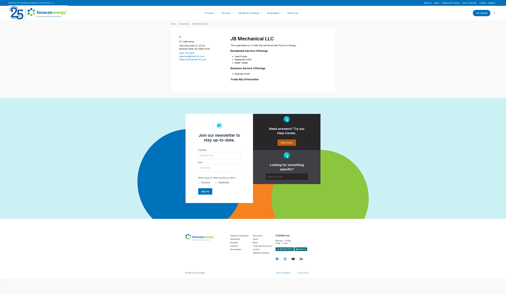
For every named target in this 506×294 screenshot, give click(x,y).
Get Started (481, 13)
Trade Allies (184, 24)
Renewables (273, 13)
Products (209, 13)
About (255, 239)
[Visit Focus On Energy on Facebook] (277, 259)
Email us (302, 249)
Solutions (234, 246)
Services (226, 13)
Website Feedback (261, 253)
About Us (428, 3)
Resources (292, 13)
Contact (482, 3)
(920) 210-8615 (186, 53)
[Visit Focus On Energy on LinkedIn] (301, 259)
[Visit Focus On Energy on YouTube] (293, 259)
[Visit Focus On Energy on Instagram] (285, 259)
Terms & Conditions (283, 273)
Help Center (287, 142)
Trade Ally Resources (262, 246)
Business (234, 242)
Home (173, 24)
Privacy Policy (303, 273)
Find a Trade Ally (469, 3)
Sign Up (205, 191)
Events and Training (450, 3)
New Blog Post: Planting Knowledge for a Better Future (31, 3)
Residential (235, 239)
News (436, 3)
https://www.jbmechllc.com (192, 59)
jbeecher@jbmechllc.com (191, 56)
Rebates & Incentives (248, 13)
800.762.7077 (285, 249)
